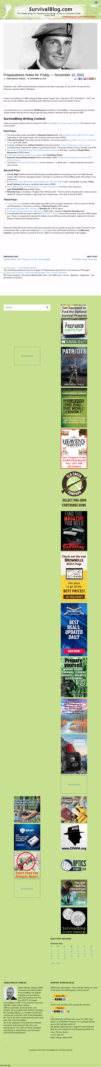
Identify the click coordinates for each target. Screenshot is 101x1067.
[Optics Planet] (74, 865)
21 (51, 956)
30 (65, 958)
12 (85, 951)
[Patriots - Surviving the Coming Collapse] (74, 367)
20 (92, 954)
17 (72, 954)
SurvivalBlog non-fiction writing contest (63, 123)
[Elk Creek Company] (74, 490)
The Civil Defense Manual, (28, 163)
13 (92, 951)
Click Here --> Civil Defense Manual (20, 268)
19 (85, 954)
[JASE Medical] (74, 893)
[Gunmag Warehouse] (74, 531)
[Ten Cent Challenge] (74, 920)
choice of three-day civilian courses (75, 145)
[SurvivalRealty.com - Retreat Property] (74, 324)
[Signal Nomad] (74, 754)
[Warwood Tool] (74, 809)
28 (51, 958)
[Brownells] (74, 577)
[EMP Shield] (27, 837)
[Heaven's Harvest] (74, 449)
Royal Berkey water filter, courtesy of (24, 209)
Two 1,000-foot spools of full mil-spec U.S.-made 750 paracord (33, 187)
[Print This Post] (75, 79)
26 (85, 956)
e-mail (42, 230)
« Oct (52, 963)
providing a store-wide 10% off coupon (78, 135)
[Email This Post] (77, 79)
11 (78, 951)
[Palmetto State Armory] (74, 629)
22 (58, 956)
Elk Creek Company (50, 214)
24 (72, 956)
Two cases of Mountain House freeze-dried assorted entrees (32, 150)
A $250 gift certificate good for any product (24, 155)
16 (65, 954)
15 (58, 954)
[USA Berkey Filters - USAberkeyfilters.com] (27, 809)
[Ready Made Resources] (74, 677)
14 (51, 954)
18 (78, 954)
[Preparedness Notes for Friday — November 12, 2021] (50, 46)
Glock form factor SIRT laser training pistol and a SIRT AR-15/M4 (36, 182)
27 (92, 956)
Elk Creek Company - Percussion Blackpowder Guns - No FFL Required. (35, 273)
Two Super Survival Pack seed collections (24, 211)
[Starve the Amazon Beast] (27, 865)
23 (65, 956)
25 (78, 956)
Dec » (59, 963)
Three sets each (14, 204)
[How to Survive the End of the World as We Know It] (74, 408)
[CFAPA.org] (74, 837)
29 (58, 958)
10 (72, 951)
